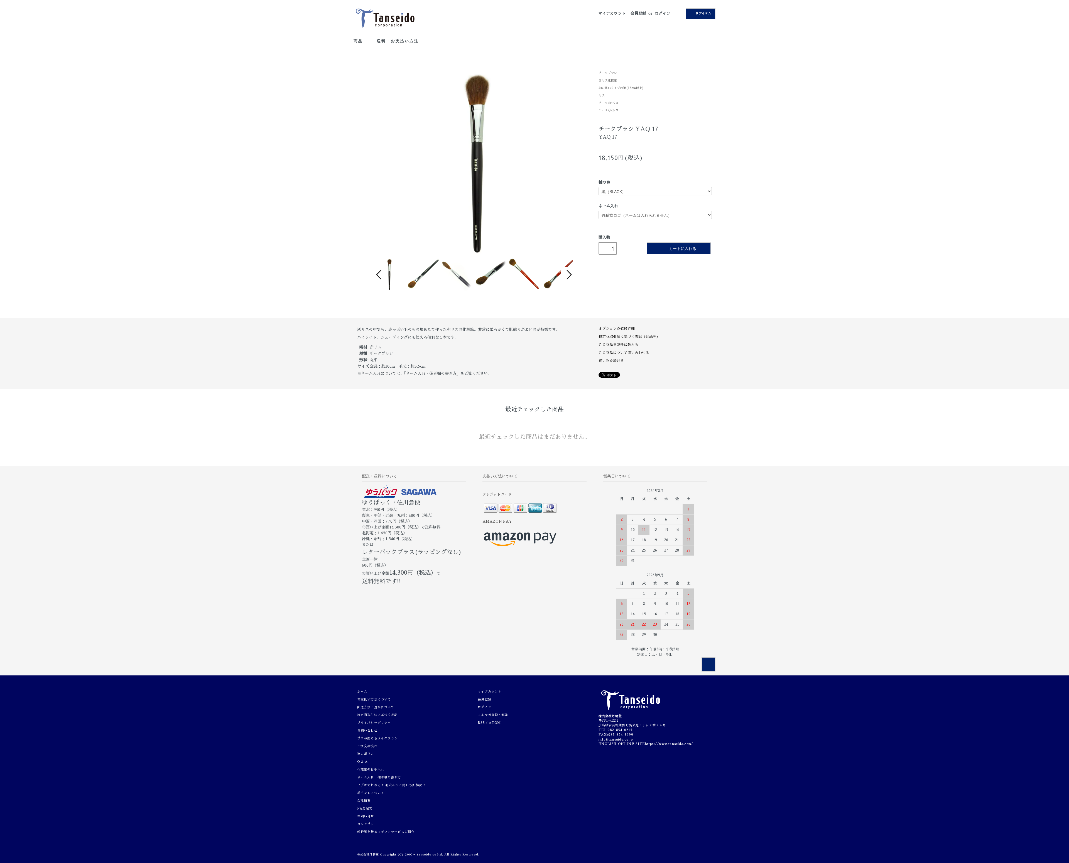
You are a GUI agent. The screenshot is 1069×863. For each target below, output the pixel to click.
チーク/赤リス (609, 103)
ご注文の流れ (367, 746)
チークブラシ (608, 73)
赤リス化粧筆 (608, 80)
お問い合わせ (367, 730)
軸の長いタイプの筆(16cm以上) (621, 88)
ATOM (495, 722)
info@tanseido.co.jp (616, 739)
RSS (481, 722)
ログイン (662, 13)
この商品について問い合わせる (624, 353)
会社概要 (364, 800)
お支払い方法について (374, 699)
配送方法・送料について (375, 707)
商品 (359, 40)
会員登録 (638, 13)
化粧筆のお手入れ (370, 769)
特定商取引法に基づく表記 (377, 715)
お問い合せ (365, 816)
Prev (379, 274)
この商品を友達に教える (618, 344)
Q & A (362, 761)
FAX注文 (365, 808)
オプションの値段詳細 (617, 328)
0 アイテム (703, 13)
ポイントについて (370, 793)
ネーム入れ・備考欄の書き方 (379, 777)
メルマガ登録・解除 (493, 715)
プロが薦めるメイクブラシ (377, 738)
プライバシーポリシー (374, 722)
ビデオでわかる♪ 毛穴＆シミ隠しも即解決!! (391, 785)
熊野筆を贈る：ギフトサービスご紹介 (386, 832)
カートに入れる (682, 248)
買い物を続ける (611, 361)
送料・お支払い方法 (398, 40)
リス (602, 95)
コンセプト (365, 824)
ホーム (362, 691)
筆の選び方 (365, 754)
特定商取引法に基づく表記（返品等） (629, 336)
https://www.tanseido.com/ (669, 744)
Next (568, 274)
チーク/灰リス (609, 110)
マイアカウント (612, 13)
